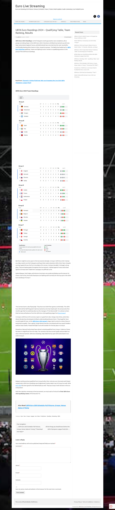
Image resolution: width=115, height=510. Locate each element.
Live (36, 416)
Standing (49, 416)
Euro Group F (62, 313)
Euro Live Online (19, 21)
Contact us (97, 502)
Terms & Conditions (87, 502)
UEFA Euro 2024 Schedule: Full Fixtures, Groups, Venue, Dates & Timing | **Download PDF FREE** (30, 429)
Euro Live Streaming (30, 6)
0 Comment (67, 37)
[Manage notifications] (111, 506)
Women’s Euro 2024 (34, 21)
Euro (22, 416)
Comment (19, 446)
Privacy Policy (77, 502)
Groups (28, 416)
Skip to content (57, 19)
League (32, 416)
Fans (25, 416)
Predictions (43, 416)
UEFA (59, 416)
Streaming (54, 416)
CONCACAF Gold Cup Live (50, 21)
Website (18, 480)
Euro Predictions (75, 21)
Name (18, 465)
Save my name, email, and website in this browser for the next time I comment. (38, 489)
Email (18, 472)
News (84, 21)
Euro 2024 (18, 385)
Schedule (63, 21)
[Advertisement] (43, 66)
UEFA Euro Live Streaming (85, 506)
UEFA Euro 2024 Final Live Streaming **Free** (85, 72)
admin (19, 37)
